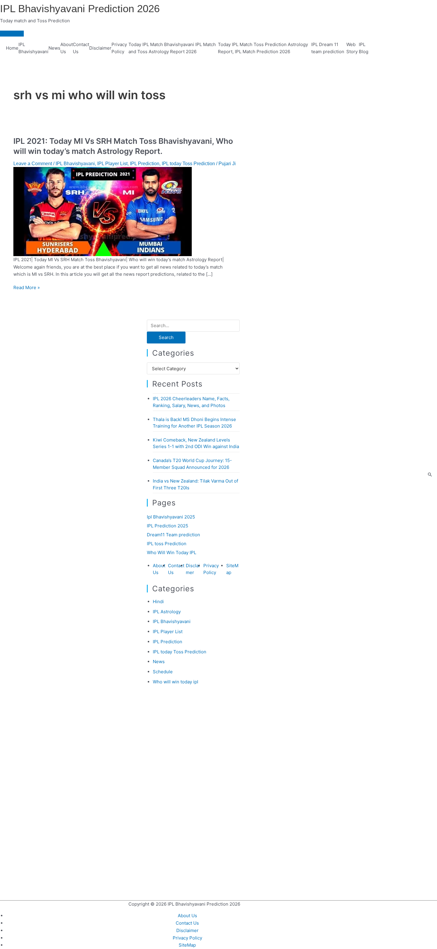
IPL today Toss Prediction (188, 163)
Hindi (158, 601)
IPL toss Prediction (166, 543)
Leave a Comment (32, 163)
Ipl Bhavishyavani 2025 (171, 517)
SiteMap (187, 945)
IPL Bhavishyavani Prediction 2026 (80, 8)
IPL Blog (363, 48)
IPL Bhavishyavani (33, 48)
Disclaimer (100, 48)
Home (12, 48)
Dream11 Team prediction (173, 534)
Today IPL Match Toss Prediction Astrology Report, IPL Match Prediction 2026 (263, 48)
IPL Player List (112, 163)
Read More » (26, 287)
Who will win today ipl (175, 682)
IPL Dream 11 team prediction (327, 48)
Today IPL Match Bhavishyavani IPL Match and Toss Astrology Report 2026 (172, 48)
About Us (66, 48)
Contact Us (81, 48)
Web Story (352, 48)
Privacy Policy (119, 48)
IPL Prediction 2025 (167, 526)
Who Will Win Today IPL (171, 552)
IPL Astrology (167, 611)
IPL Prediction (144, 163)
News (54, 48)
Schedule (163, 671)
